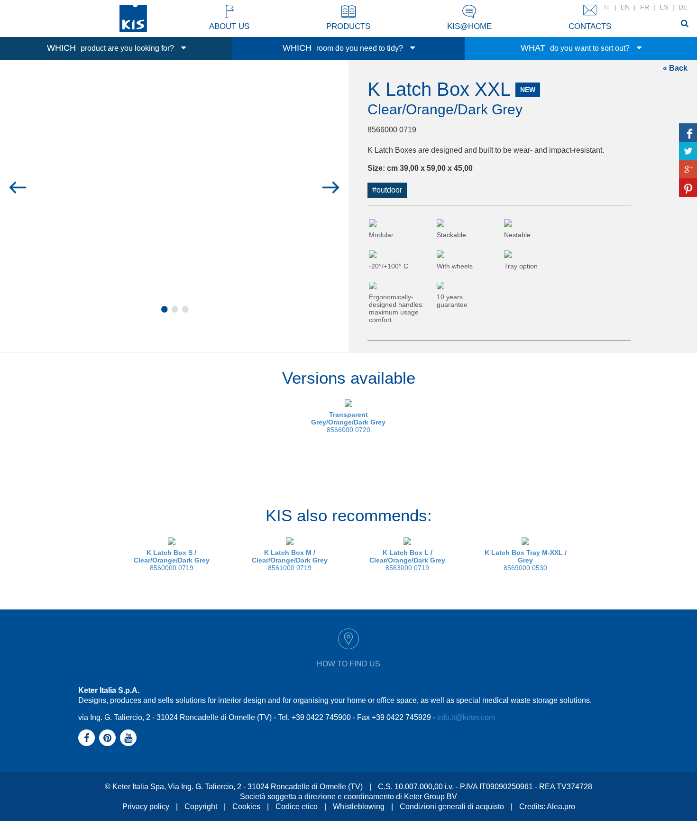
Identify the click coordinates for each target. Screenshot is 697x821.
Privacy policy (145, 807)
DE (683, 7)
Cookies (246, 807)
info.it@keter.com (466, 717)
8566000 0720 (348, 422)
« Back (675, 68)
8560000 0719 (172, 560)
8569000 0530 (526, 560)
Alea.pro (561, 807)
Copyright (200, 807)
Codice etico (296, 807)
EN (625, 7)
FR (644, 7)
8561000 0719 (290, 560)
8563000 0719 (407, 560)
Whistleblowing (359, 807)
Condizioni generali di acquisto (452, 807)
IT (607, 7)
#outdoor (387, 190)
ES (664, 7)
